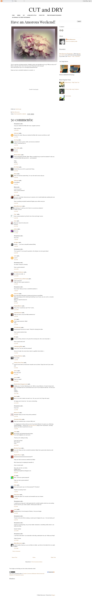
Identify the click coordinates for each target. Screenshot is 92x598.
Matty (15, 173)
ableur (15, 229)
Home (34, 557)
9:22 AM (16, 506)
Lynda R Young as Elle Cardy (21, 278)
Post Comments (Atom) (37, 561)
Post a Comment (16, 551)
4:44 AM (16, 513)
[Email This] (28, 114)
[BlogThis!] (29, 114)
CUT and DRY (46, 9)
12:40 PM (16, 309)
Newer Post (14, 557)
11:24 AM (16, 548)
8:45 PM (16, 253)
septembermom (18, 312)
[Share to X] (30, 114)
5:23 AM (16, 367)
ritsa (15, 319)
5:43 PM (16, 416)
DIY (24, 15)
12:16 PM (16, 530)
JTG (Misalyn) (17, 327)
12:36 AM (16, 275)
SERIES (18, 15)
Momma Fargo (17, 448)
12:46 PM (16, 130)
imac (15, 220)
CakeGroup (18, 109)
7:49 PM (16, 246)
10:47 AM (16, 393)
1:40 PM (16, 145)
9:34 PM (16, 259)
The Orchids (68, 96)
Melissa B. (16, 412)
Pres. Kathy (17, 148)
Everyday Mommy (32, 425)
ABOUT (70, 56)
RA (14, 336)
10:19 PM (16, 445)
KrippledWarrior (18, 305)
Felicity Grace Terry (19, 362)
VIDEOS (24, 114)
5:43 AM (16, 472)
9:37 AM (16, 374)
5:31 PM (16, 343)
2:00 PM (16, 151)
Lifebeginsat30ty (18, 346)
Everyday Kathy (18, 419)
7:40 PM (16, 239)
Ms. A (15, 195)
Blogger (53, 595)
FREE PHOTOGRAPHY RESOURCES (54, 15)
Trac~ (15, 214)
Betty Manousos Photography (66, 53)
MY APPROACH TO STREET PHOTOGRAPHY (21, 17)
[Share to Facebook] (32, 114)
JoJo (15, 255)
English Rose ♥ (17, 454)
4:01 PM (16, 170)
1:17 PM (16, 137)
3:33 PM (16, 164)
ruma (15, 431)
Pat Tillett (16, 167)
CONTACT (77, 56)
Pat (15, 475)
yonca (15, 377)
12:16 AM (16, 540)
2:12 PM (16, 409)
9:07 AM (16, 303)
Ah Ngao (16, 242)
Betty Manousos (18, 206)
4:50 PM (16, 177)
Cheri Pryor (16, 494)
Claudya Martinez (18, 355)
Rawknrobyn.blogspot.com (20, 384)
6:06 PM (16, 218)
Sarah (15, 396)
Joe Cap (16, 140)
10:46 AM (16, 381)
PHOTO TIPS (41, 15)
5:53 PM (16, 211)
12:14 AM (16, 451)
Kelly (15, 485)
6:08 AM (16, 482)
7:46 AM (16, 290)
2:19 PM (16, 324)
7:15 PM (16, 359)
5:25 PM (16, 203)
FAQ (73, 56)
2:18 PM (16, 316)
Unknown (16, 133)
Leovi (15, 509)
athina (15, 370)
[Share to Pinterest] (33, 114)
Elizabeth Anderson (19, 272)
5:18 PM (16, 184)
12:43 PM (16, 403)
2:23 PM (16, 334)
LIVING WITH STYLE (31, 15)
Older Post (53, 557)
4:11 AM (16, 284)
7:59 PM (16, 491)
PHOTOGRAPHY (18, 114)
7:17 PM (16, 232)
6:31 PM (16, 226)
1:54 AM (16, 498)
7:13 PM (16, 353)
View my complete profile (71, 41)
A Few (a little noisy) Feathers (72, 89)
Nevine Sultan (17, 154)
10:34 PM (16, 269)
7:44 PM (16, 428)
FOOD (13, 15)
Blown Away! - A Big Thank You (72, 82)
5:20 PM (16, 192)
